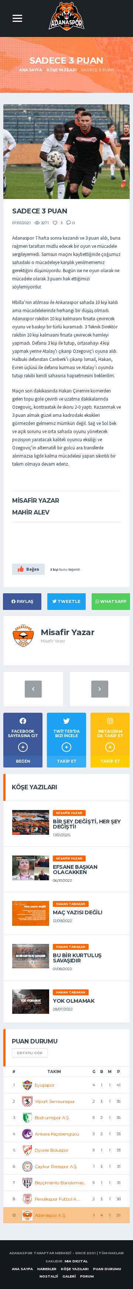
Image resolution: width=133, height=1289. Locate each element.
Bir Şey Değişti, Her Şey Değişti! (87, 824)
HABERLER (47, 1269)
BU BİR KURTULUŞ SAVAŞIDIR (77, 958)
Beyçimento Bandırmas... (60, 1182)
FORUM (87, 1276)
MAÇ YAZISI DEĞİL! (77, 912)
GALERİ (69, 1276)
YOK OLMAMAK (73, 1001)
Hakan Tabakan (70, 904)
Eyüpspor (45, 1085)
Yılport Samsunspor (55, 1101)
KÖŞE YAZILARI (75, 1269)
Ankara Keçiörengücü (57, 1134)
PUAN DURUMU (107, 1269)
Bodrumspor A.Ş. (52, 1117)
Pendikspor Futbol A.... (58, 1199)
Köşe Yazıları (61, 70)
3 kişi (54, 569)
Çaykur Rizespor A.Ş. (56, 1166)
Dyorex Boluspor (52, 1150)
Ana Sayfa (30, 70)
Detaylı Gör (29, 1053)
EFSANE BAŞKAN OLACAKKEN (75, 869)
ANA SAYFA (22, 1269)
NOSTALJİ (49, 1276)
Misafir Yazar (69, 813)
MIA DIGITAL (76, 1261)
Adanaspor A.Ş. (50, 1215)
